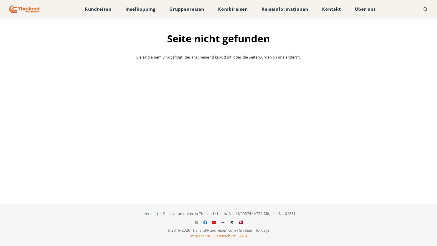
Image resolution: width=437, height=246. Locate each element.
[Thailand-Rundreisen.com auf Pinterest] (240, 222)
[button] (115, 9)
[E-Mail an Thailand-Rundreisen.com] (196, 222)
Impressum (200, 235)
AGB (243, 235)
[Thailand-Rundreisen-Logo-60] (24, 9)
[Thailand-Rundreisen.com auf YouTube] (214, 222)
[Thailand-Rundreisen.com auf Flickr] (223, 222)
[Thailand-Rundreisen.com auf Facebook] (205, 222)
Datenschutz (225, 235)
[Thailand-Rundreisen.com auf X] (232, 222)
